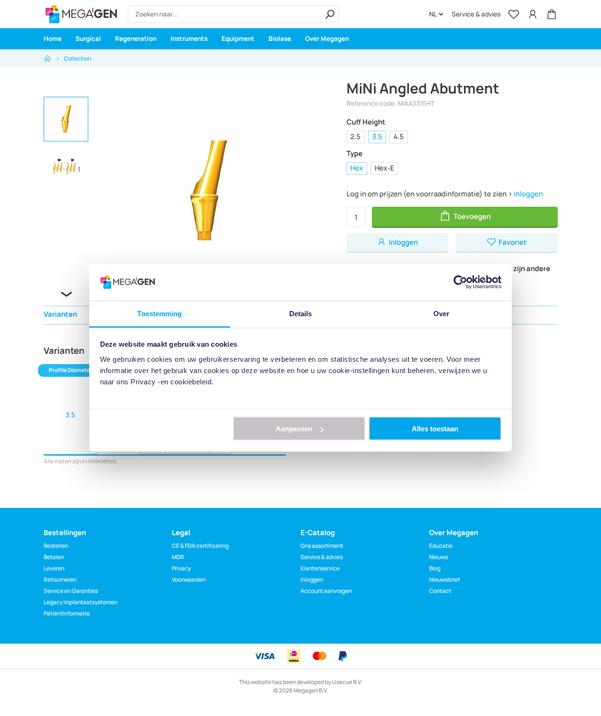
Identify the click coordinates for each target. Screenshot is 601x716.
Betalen (54, 557)
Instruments (189, 38)
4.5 (398, 136)
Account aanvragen (326, 591)
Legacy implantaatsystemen (80, 602)
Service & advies (476, 14)
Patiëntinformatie (67, 613)
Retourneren (60, 580)
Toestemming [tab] (159, 313)
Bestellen (56, 546)
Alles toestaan (435, 429)
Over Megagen (327, 38)
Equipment (238, 38)
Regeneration (135, 38)
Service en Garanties (71, 591)
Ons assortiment (321, 546)
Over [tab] (441, 313)
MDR (178, 557)
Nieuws (438, 557)
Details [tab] (300, 313)
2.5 (355, 136)
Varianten (60, 314)
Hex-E (384, 168)
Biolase (280, 38)
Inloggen (528, 194)
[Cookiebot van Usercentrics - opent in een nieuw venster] (460, 282)
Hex (356, 168)
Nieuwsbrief (444, 580)
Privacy (181, 568)
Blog (434, 568)
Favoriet (511, 242)
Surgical (88, 38)
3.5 (377, 136)
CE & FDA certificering (200, 546)
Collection (77, 58)
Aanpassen (294, 429)
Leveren (54, 568)
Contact (440, 591)
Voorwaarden (189, 580)
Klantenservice (319, 568)
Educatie (441, 546)
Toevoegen (471, 216)
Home (53, 38)
